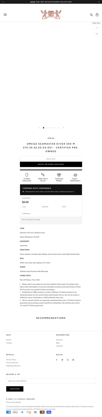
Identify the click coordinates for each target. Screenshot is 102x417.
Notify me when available (51, 164)
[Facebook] (57, 360)
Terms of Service (12, 363)
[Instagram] (68, 360)
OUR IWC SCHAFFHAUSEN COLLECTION (51, 2)
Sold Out (51, 159)
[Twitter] (62, 360)
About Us (59, 340)
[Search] (91, 14)
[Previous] (38, 127)
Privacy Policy (11, 360)
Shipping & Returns (13, 366)
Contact (9, 343)
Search (8, 340)
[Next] (63, 127)
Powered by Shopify (13, 402)
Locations (59, 346)
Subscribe (15, 389)
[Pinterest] (73, 360)
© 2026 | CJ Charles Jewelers (20, 399)
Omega (51, 138)
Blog (57, 343)
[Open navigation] (5, 15)
